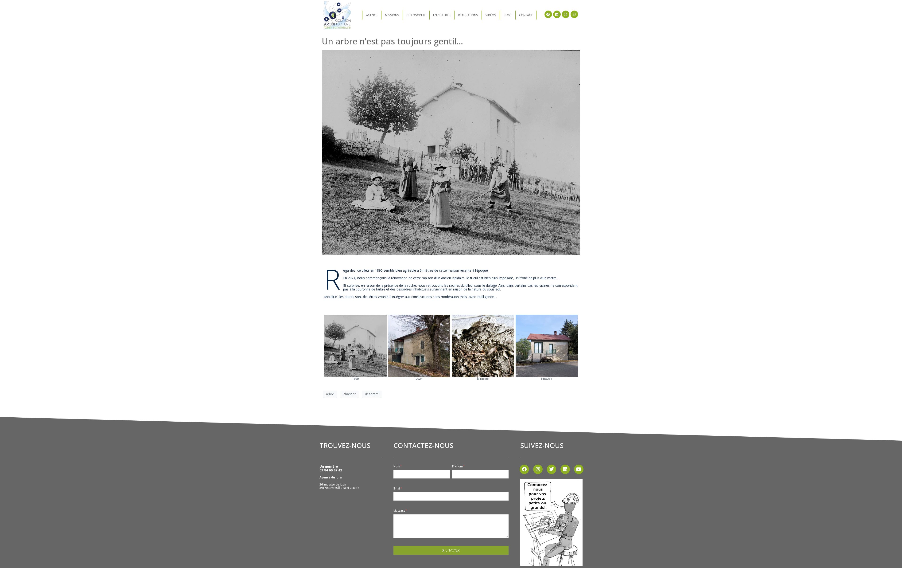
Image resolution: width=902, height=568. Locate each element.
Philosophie (416, 15)
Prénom (457, 466)
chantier (349, 394)
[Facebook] (548, 14)
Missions (392, 15)
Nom (397, 466)
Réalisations (468, 15)
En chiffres (442, 15)
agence (371, 15)
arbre (330, 394)
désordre (372, 394)
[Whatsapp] (574, 14)
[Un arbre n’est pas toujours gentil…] (451, 152)
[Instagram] (565, 14)
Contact (526, 15)
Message (399, 511)
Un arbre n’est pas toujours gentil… (392, 41)
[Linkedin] (557, 14)
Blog (508, 15)
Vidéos (491, 15)
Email (397, 488)
